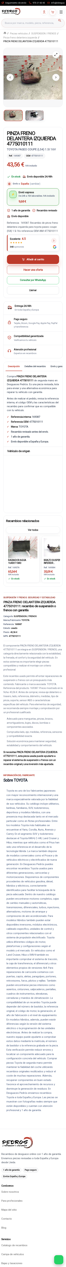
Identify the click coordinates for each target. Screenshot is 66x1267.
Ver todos (33, 530)
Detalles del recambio (35, 366)
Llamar (33, 290)
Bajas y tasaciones (11, 1263)
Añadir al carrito (35, 259)
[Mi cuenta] (44, 12)
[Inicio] (4, 33)
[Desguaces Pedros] (11, 11)
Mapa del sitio (9, 1209)
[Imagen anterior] (10, 77)
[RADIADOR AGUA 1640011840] (22, 547)
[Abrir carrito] (52, 12)
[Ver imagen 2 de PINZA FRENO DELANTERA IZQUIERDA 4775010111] (34, 115)
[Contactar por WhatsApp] (58, 1259)
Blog (3, 1227)
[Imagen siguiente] (55, 77)
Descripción (14, 366)
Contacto (6, 1218)
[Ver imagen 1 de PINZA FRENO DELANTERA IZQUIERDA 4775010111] (13, 115)
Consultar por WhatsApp (33, 280)
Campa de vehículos (12, 1254)
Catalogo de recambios (14, 1245)
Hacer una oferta (33, 269)
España (30, 183)
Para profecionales (12, 1200)
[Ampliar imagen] (55, 54)
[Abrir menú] (61, 12)
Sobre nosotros (10, 1191)
